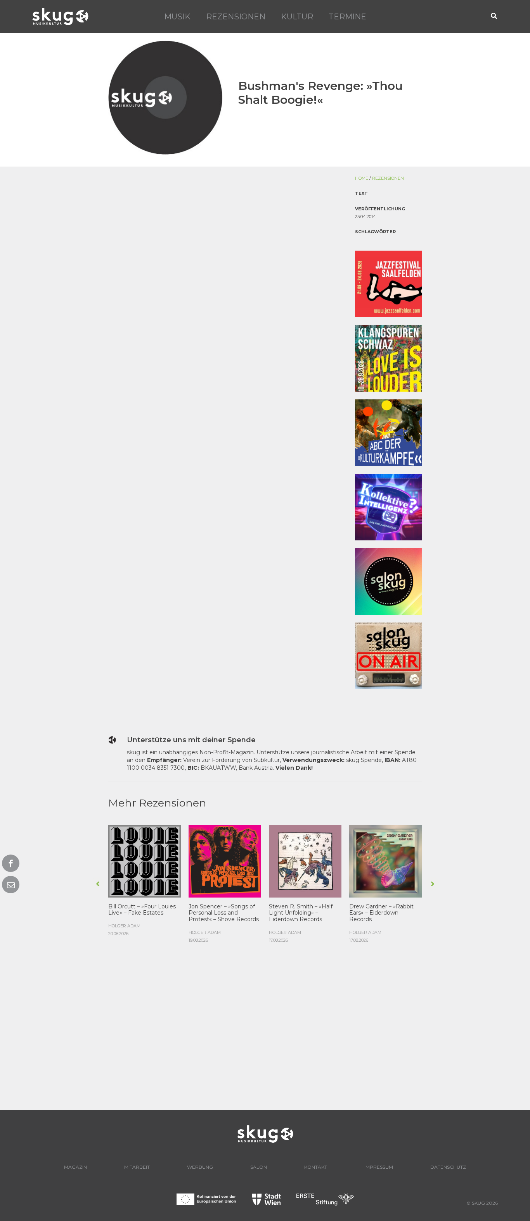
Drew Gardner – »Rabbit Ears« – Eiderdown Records (381, 913)
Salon (258, 1167)
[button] (494, 16)
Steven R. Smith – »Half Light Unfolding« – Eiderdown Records (301, 913)
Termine (347, 16)
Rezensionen (235, 16)
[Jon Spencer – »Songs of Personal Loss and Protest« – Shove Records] (225, 860)
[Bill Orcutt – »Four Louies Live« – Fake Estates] (144, 860)
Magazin (75, 1167)
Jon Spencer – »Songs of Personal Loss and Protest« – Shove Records (224, 913)
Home (361, 178)
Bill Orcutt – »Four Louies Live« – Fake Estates (142, 910)
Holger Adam (124, 926)
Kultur (297, 16)
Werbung (200, 1167)
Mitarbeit (137, 1167)
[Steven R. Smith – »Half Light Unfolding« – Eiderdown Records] (305, 860)
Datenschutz (448, 1167)
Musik (177, 16)
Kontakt (315, 1167)
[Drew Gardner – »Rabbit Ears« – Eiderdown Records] (385, 860)
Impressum (378, 1167)
